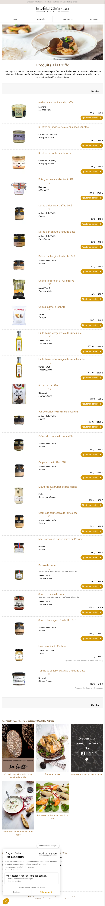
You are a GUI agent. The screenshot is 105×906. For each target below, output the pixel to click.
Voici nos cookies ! (14, 881)
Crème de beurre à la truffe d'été (55, 436)
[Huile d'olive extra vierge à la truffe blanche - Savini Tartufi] (19, 368)
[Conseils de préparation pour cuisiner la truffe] (18, 748)
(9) (49, 310)
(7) (49, 183)
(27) (49, 130)
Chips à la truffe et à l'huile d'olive (56, 280)
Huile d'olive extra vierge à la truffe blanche (61, 359)
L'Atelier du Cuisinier (47, 134)
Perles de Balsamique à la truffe (55, 102)
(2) (49, 542)
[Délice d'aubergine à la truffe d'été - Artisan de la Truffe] (19, 265)
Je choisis (17, 892)
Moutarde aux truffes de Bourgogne (57, 486)
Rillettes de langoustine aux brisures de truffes (63, 127)
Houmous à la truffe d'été (52, 646)
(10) (49, 336)
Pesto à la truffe (47, 565)
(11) (49, 156)
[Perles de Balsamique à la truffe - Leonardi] (19, 111)
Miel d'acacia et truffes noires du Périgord (60, 539)
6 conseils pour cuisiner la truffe (86, 774)
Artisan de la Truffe (47, 213)
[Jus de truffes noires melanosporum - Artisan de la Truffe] (19, 420)
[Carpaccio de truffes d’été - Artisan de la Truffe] (19, 471)
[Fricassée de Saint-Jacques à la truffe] (52, 797)
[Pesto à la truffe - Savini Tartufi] (19, 574)
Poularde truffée (52, 774)
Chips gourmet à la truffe (51, 306)
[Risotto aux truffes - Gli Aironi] (19, 394)
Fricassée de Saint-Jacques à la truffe (52, 817)
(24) (49, 389)
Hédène (41, 546)
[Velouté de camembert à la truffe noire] (18, 805)
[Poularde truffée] (52, 748)
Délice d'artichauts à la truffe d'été (56, 231)
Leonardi (42, 107)
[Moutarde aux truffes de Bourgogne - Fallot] (19, 495)
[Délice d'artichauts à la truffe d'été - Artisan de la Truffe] (19, 240)
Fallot (41, 494)
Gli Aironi (42, 393)
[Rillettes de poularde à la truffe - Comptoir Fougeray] (19, 162)
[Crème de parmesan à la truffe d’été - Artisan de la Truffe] (19, 521)
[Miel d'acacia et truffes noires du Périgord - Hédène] (19, 548)
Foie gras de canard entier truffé (55, 179)
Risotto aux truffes (48, 385)
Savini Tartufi (44, 288)
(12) (49, 284)
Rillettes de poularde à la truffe (55, 153)
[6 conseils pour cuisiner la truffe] (87, 748)
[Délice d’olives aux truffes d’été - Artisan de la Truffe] (19, 214)
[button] (5, 901)
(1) (49, 209)
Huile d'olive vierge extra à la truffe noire (60, 333)
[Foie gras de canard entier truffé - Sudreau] (19, 188)
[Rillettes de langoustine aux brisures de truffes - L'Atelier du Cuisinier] (19, 135)
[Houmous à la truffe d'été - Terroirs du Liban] (19, 655)
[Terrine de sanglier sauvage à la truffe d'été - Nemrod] (19, 679)
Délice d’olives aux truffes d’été (55, 205)
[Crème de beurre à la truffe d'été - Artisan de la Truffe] (19, 445)
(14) (49, 490)
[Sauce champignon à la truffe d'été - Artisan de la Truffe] (19, 629)
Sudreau (42, 187)
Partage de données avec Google (20, 879)
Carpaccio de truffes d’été (52, 462)
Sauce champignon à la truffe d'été (57, 620)
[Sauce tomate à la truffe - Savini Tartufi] (19, 603)
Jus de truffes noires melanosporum (58, 411)
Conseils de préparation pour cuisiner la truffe (18, 776)
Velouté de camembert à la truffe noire (18, 833)
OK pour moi (46, 892)
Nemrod (42, 678)
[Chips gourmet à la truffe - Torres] (19, 315)
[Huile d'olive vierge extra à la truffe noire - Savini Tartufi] (19, 341)
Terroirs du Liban (46, 650)
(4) (49, 516)
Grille (95, 86)
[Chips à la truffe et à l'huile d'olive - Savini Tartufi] (19, 289)
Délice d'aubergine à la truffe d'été (56, 256)
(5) (49, 439)
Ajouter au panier (89, 118)
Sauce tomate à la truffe (51, 594)
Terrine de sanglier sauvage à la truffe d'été (61, 670)
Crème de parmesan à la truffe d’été (58, 512)
